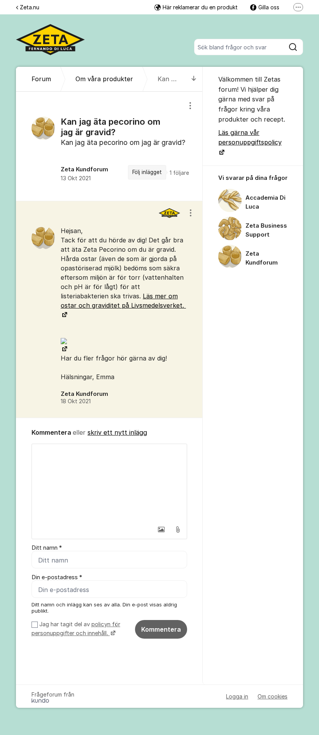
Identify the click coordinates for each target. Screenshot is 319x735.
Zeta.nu (29, 7)
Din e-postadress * (57, 577)
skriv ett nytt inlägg (117, 432)
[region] (109, 146)
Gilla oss (268, 7)
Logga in (237, 696)
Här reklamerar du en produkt (200, 7)
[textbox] (109, 483)
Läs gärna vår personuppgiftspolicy (250, 137)
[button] (161, 529)
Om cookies (272, 696)
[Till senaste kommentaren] (194, 79)
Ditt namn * (47, 547)
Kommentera (161, 629)
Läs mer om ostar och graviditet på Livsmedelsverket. (123, 300)
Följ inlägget (147, 172)
